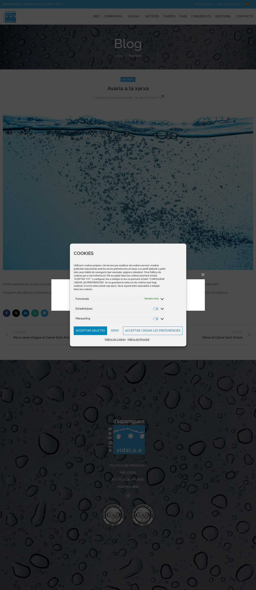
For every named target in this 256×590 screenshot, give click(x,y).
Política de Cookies (115, 339)
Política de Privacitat (138, 339)
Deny (115, 330)
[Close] (203, 274)
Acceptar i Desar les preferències (152, 330)
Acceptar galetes (90, 330)
